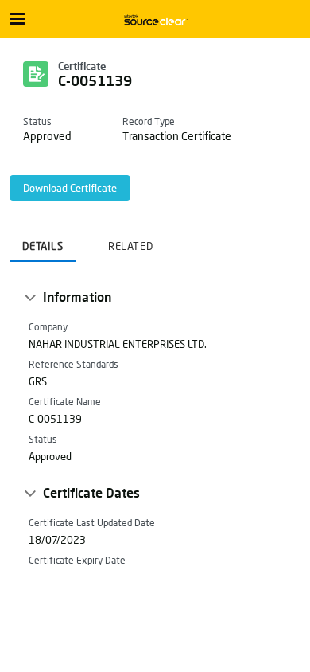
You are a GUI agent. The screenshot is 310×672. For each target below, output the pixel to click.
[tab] (43, 241)
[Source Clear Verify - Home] (155, 20)
